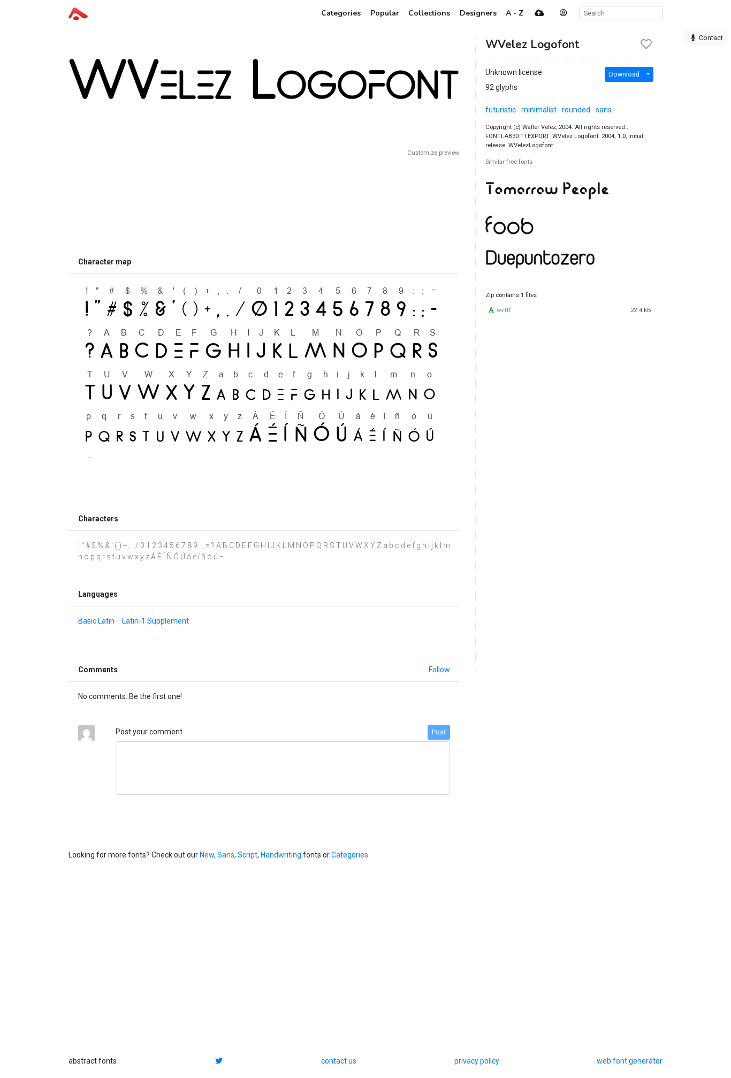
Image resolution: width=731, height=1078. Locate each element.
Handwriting (281, 855)
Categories (349, 855)
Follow (439, 669)
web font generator (630, 1061)
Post (439, 732)
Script (247, 855)
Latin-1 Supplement (155, 621)
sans (604, 109)
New (207, 855)
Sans (225, 855)
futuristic (500, 109)
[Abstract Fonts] (78, 13)
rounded (576, 109)
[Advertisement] (263, 204)
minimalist (539, 109)
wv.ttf (504, 310)
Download (624, 74)
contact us (338, 1061)
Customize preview (433, 152)
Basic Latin (96, 621)
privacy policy (476, 1061)
